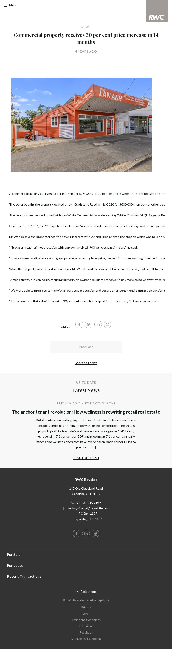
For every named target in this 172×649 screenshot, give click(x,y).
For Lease (15, 565)
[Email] (107, 324)
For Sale (13, 554)
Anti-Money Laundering (86, 638)
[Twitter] (88, 324)
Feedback (86, 632)
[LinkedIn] (98, 324)
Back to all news (86, 363)
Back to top (88, 591)
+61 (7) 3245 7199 (88, 503)
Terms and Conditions (86, 620)
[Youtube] (95, 533)
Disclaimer (86, 626)
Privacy (86, 607)
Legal (86, 613)
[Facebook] (79, 324)
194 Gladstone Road (82, 204)
